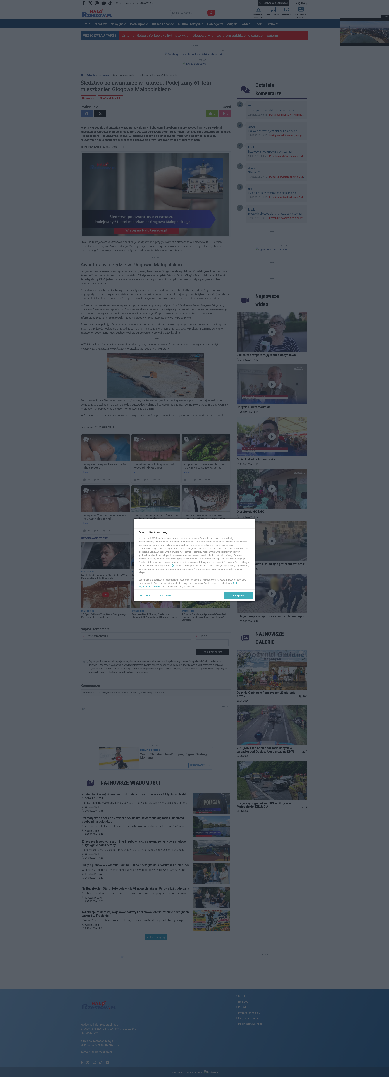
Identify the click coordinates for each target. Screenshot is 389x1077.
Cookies (157, 586)
